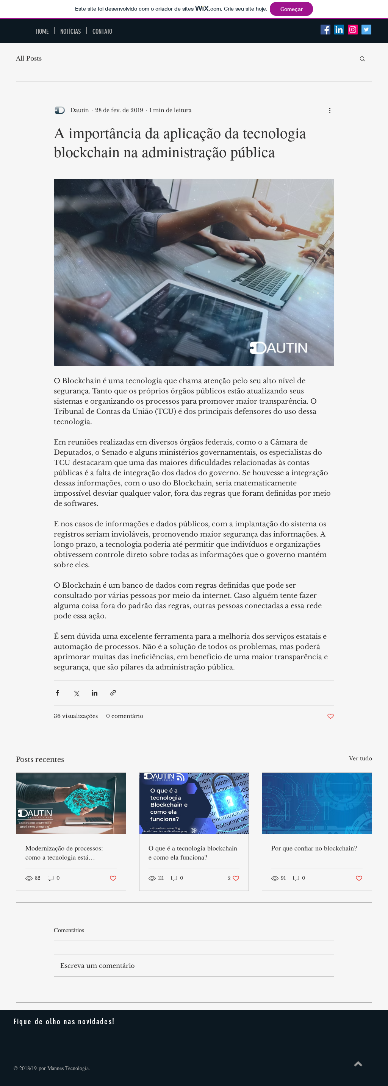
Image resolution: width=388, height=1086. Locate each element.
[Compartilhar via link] (113, 692)
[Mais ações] (329, 110)
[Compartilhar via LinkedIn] (94, 692)
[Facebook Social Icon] (325, 29)
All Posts (29, 58)
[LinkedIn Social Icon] (339, 29)
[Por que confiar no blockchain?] (317, 803)
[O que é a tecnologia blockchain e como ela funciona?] (194, 803)
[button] (362, 58)
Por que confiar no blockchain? (314, 847)
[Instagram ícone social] (353, 29)
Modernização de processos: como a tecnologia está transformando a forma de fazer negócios (68, 852)
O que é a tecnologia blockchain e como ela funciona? (193, 852)
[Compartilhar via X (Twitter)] (76, 692)
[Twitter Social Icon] (366, 29)
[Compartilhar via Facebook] (57, 692)
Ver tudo (360, 758)
